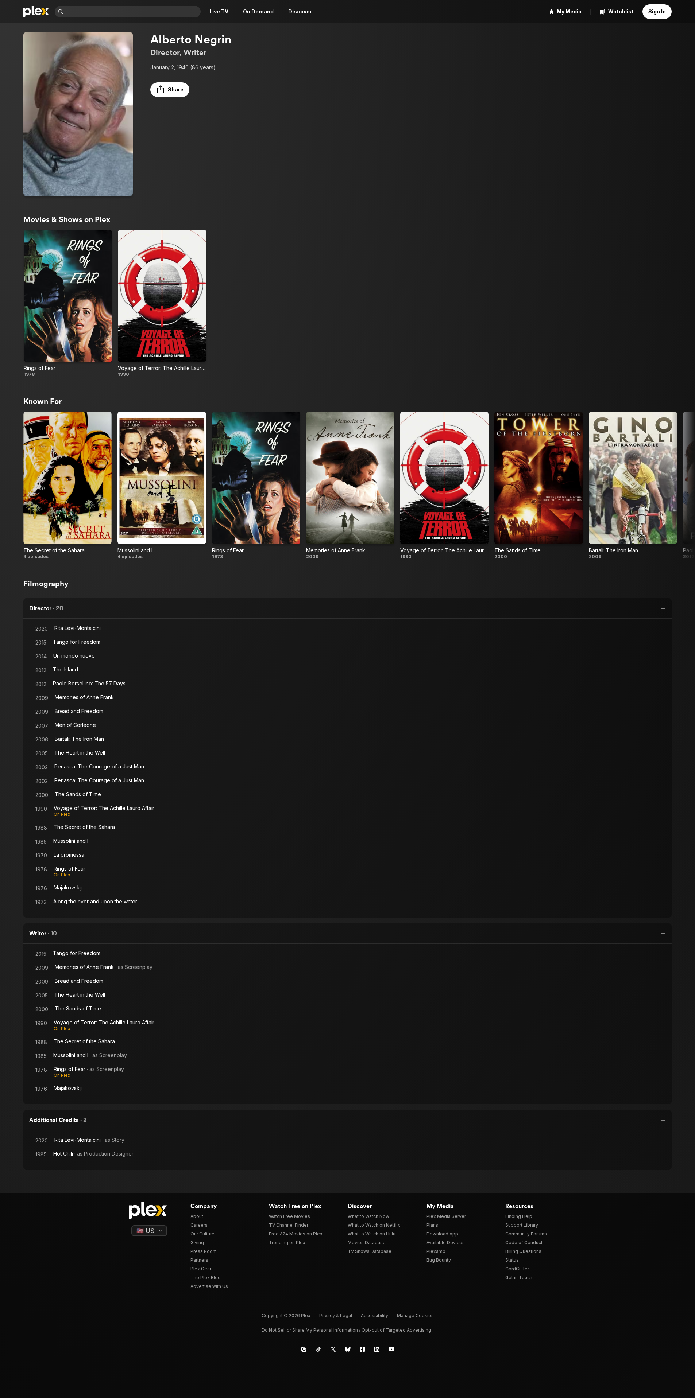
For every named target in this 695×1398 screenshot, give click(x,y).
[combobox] (133, 11)
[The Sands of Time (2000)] (538, 485)
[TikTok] (318, 1349)
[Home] (36, 11)
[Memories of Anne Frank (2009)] (350, 485)
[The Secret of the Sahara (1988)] (67, 485)
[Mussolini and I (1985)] (161, 485)
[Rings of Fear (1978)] (68, 303)
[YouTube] (391, 1349)
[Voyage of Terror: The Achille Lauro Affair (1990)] (162, 303)
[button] (169, 89)
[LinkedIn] (377, 1349)
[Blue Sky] (347, 1349)
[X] (333, 1349)
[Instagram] (304, 1349)
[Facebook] (362, 1349)
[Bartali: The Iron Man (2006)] (633, 485)
